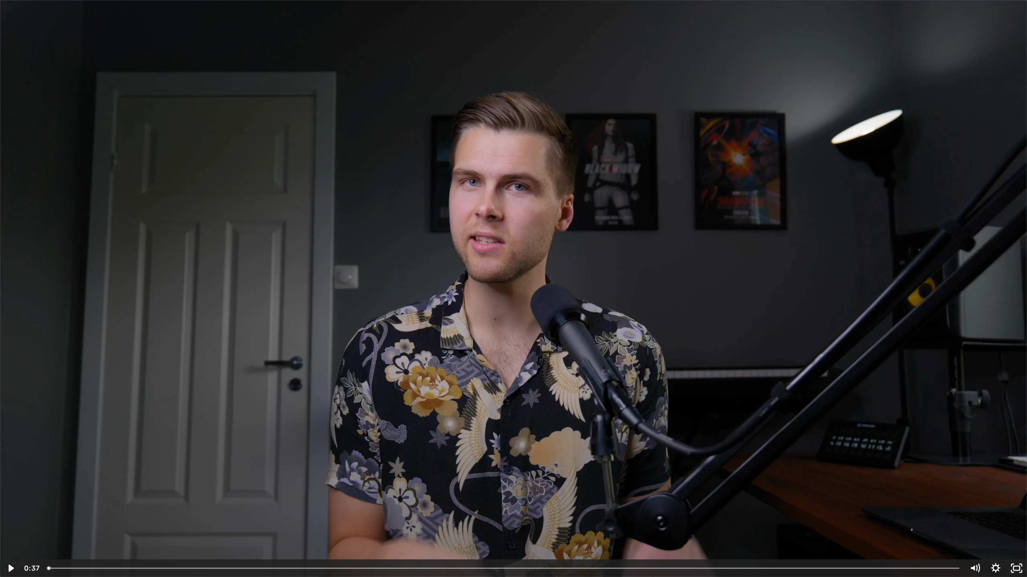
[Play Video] (10, 568)
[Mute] (974, 568)
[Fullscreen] (1016, 568)
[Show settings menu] (995, 568)
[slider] (504, 568)
